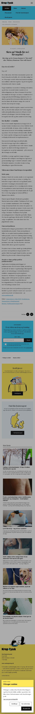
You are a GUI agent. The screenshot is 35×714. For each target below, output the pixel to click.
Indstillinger (14, 704)
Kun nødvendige (26, 704)
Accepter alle (26, 708)
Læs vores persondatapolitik (10, 699)
